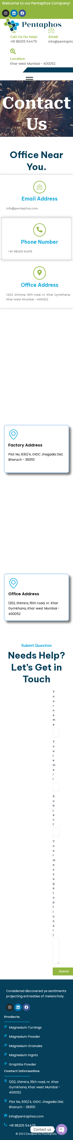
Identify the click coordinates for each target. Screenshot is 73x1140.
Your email (54, 760)
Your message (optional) (54, 888)
